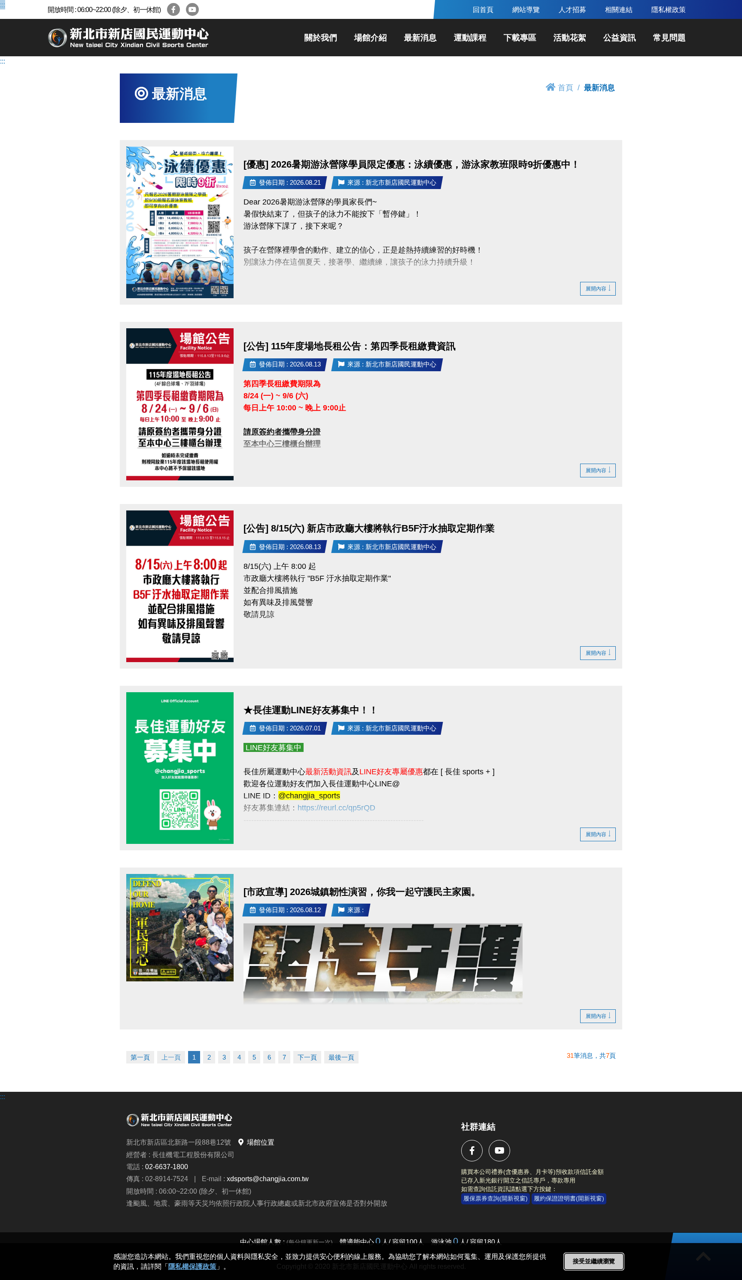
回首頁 (483, 9)
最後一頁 (341, 1057)
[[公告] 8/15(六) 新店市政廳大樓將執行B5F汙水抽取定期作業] (180, 586)
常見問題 (669, 37)
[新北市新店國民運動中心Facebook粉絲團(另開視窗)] (173, 9)
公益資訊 (619, 37)
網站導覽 (526, 9)
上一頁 (171, 1057)
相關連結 (619, 9)
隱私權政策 (668, 9)
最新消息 (420, 37)
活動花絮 (569, 37)
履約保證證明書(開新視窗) (569, 1198)
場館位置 (260, 1142)
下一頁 (307, 1057)
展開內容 (596, 288)
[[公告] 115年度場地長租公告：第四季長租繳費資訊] (180, 404)
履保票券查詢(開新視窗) (495, 1198)
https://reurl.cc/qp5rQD (336, 807)
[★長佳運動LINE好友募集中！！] (180, 768)
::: (2, 5)
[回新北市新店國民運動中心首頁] (129, 37)
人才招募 (572, 9)
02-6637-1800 (166, 1166)
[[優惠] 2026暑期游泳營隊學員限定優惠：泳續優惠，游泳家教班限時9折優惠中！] (180, 222)
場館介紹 (370, 37)
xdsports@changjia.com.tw (268, 1179)
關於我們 (320, 37)
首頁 (565, 87)
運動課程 (470, 37)
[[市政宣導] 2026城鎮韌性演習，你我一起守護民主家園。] (180, 927)
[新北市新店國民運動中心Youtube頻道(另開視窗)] (192, 9)
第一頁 (140, 1057)
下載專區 (520, 37)
